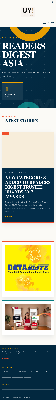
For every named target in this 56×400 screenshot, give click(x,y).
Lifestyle (6, 371)
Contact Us (27, 397)
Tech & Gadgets (17, 376)
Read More (8, 216)
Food (45, 371)
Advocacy (6, 376)
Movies (28, 376)
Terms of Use (17, 397)
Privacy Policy (6, 397)
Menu (51, 22)
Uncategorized (35, 371)
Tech (14, 371)
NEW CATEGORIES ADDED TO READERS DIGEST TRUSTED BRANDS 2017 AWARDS (27, 187)
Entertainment (23, 371)
